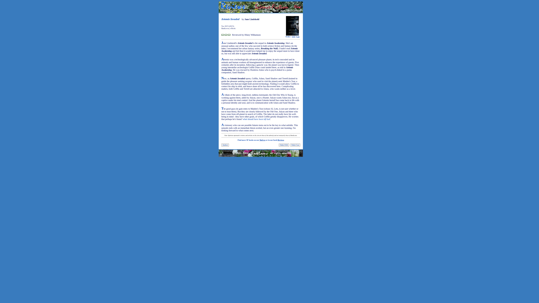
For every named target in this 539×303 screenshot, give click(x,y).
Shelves (262, 140)
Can (297, 37)
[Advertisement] (311, 44)
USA (293, 37)
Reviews (281, 140)
